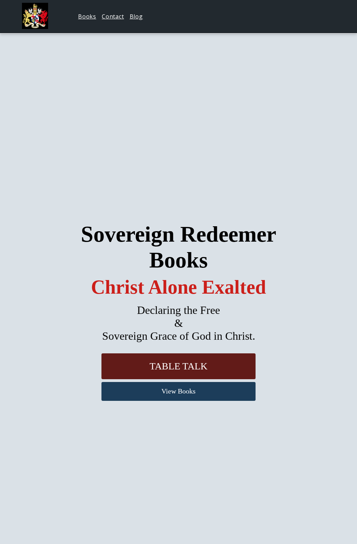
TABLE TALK (178, 366)
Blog (136, 16)
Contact (113, 16)
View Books (178, 391)
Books (87, 16)
